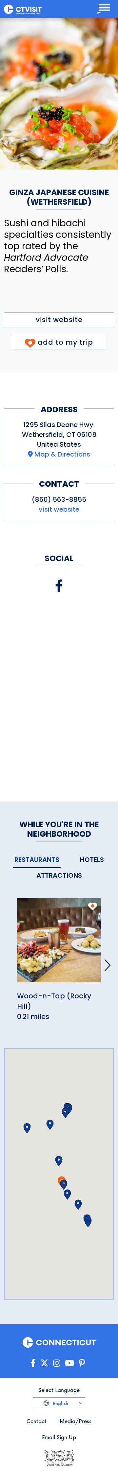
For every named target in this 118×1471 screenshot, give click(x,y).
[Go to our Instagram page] (56, 1363)
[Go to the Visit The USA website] (59, 1457)
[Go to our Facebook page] (33, 1363)
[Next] (107, 965)
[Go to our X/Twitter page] (44, 1363)
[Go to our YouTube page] (69, 1363)
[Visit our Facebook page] (59, 586)
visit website (59, 319)
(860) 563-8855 (59, 499)
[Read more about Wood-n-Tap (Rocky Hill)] (59, 944)
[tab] (37, 860)
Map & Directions (62, 454)
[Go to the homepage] (23, 9)
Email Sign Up (59, 1437)
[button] (63, 1185)
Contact (37, 1421)
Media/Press (75, 1421)
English (59, 1403)
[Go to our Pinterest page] (82, 1363)
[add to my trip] (92, 906)
